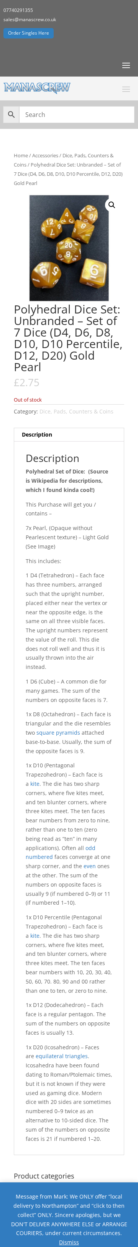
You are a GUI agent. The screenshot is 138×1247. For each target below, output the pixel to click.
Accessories (45, 155)
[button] (112, 205)
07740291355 (18, 10)
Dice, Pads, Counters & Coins (76, 411)
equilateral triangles (62, 1056)
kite (34, 783)
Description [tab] (37, 434)
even (90, 866)
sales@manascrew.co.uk (29, 19)
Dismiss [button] (69, 1242)
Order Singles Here (28, 33)
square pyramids (58, 732)
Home (21, 155)
